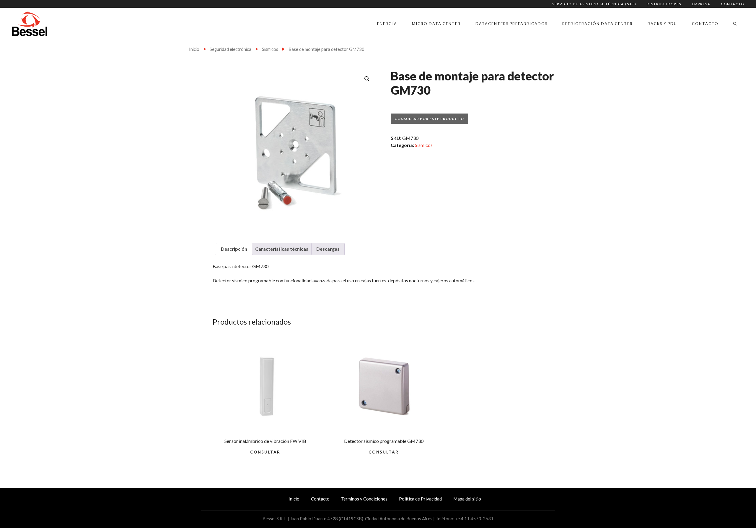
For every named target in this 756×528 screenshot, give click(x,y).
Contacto (732, 4)
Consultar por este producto (429, 118)
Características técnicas (281, 249)
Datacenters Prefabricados (511, 23)
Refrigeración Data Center (597, 23)
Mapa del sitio (467, 498)
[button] (367, 79)
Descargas (328, 249)
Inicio (194, 49)
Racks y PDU (662, 23)
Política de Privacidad (420, 498)
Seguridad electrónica (230, 49)
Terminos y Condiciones (364, 498)
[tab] (234, 249)
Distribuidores (664, 4)
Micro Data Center (436, 23)
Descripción (234, 249)
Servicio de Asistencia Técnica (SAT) (594, 4)
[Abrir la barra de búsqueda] (735, 24)
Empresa (701, 4)
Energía (387, 23)
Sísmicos (270, 49)
